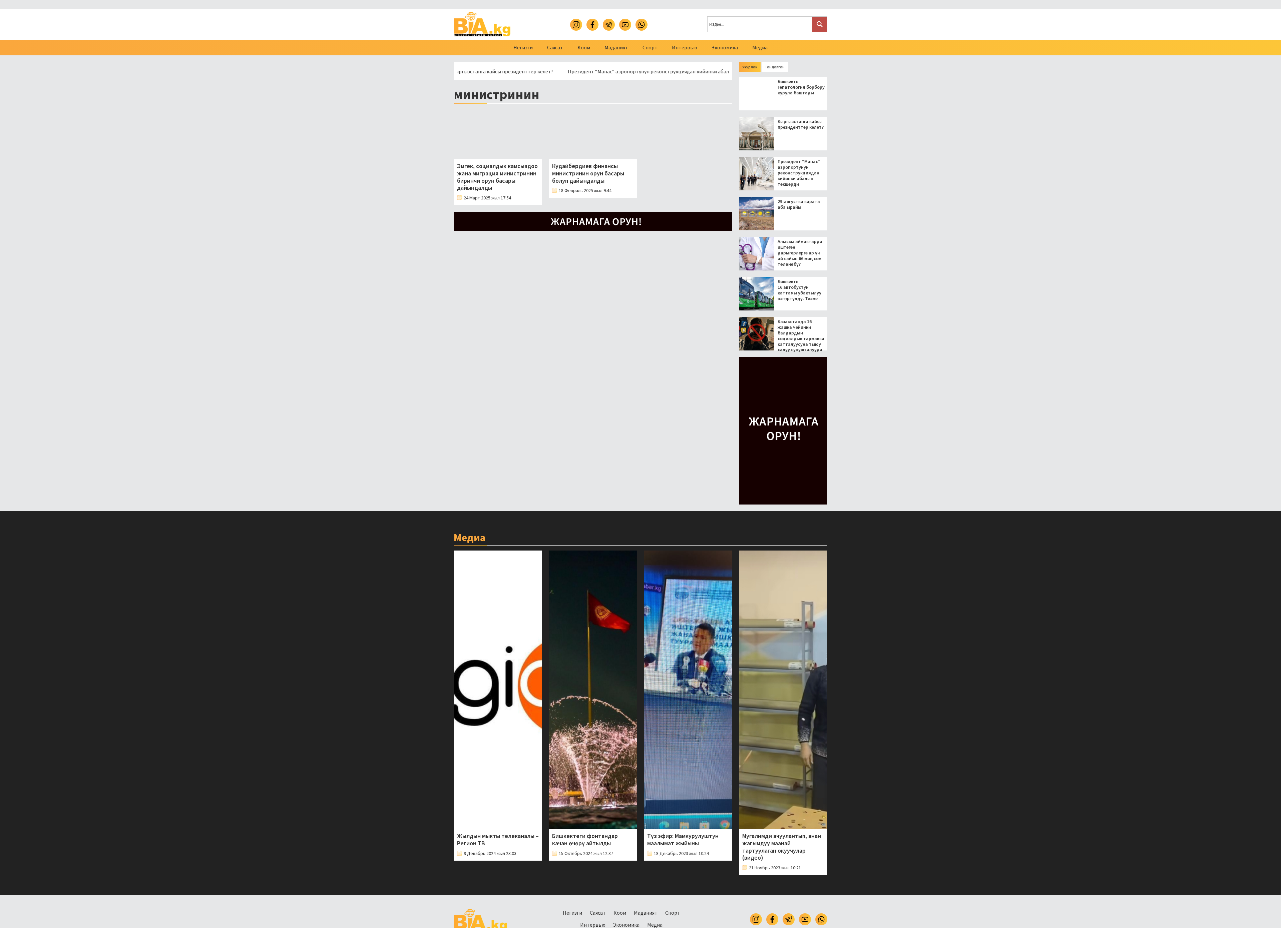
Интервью (684, 47)
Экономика (725, 47)
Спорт (650, 47)
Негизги (523, 47)
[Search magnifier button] (819, 24)
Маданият (616, 47)
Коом (583, 47)
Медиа (760, 47)
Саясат (555, 47)
